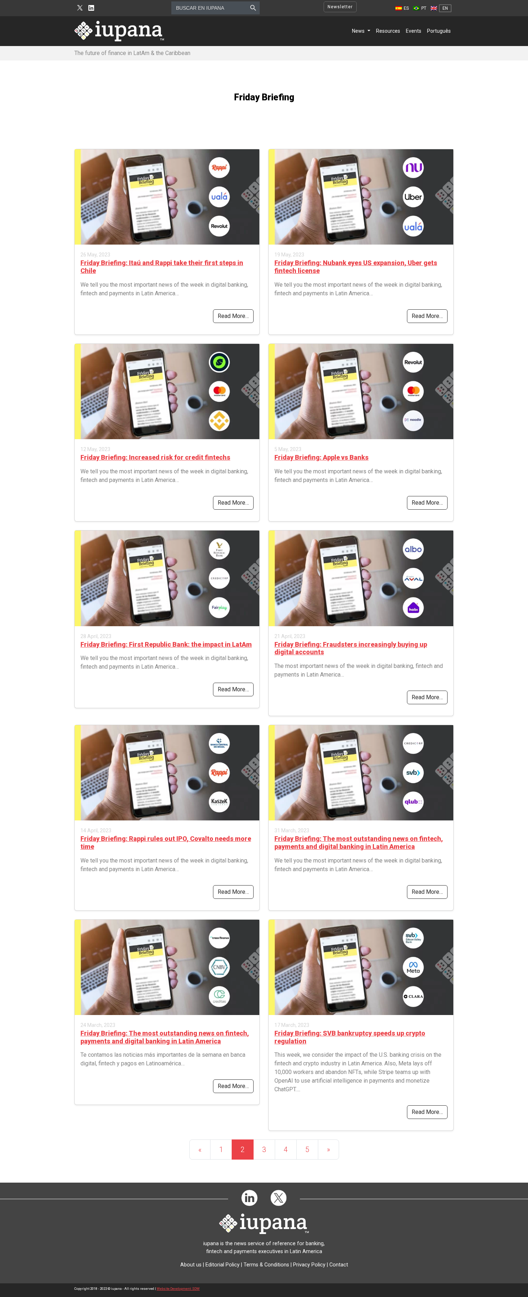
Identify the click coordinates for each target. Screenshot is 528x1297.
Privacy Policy (309, 1265)
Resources (388, 31)
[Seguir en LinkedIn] (91, 8)
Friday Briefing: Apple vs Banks (321, 457)
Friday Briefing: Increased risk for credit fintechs (155, 457)
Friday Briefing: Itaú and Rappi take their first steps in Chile (161, 266)
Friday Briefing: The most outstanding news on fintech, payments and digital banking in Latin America (358, 842)
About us (191, 1265)
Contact (338, 1265)
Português (439, 31)
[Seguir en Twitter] (80, 8)
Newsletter (340, 6)
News (358, 31)
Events (413, 31)
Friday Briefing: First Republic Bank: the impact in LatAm (166, 644)
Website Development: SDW (178, 1289)
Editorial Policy (222, 1265)
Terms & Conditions (266, 1265)
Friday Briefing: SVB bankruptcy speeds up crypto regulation (349, 1037)
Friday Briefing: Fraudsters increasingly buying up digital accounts (350, 648)
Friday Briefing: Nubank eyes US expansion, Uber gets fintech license (355, 266)
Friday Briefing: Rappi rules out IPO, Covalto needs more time (165, 842)
